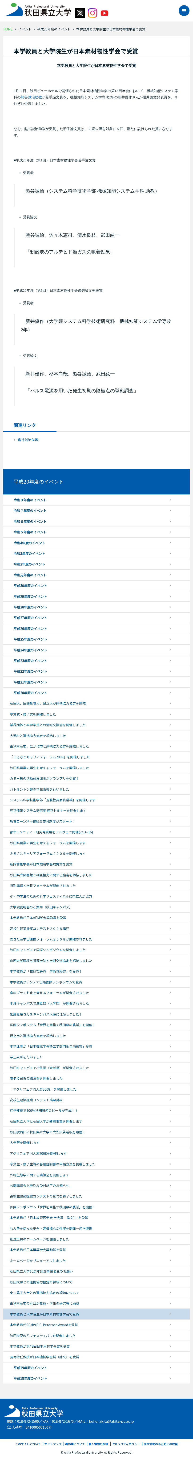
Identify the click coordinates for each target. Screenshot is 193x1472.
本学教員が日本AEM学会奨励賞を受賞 (38, 917)
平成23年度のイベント (30, 660)
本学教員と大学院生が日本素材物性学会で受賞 (44, 1314)
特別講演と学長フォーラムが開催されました (43, 885)
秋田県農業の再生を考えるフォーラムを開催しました (49, 767)
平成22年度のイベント (30, 671)
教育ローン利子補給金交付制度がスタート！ (43, 821)
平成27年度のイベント (30, 617)
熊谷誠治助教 (31, 97)
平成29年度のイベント (30, 596)
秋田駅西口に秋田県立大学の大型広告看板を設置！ (48, 1132)
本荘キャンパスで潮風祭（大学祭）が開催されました (49, 1003)
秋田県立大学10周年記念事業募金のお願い (41, 1271)
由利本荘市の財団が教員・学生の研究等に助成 (44, 1303)
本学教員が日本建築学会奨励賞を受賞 (38, 1249)
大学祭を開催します (25, 1142)
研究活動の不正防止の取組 (161, 1444)
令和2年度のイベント (29, 564)
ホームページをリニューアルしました (38, 1260)
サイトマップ (52, 1444)
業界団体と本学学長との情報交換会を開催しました (48, 724)
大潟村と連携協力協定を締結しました (38, 735)
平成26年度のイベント (30, 628)
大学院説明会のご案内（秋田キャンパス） (41, 907)
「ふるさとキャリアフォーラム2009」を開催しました (50, 757)
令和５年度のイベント (30, 532)
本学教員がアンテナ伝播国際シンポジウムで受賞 (46, 982)
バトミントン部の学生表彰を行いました (39, 789)
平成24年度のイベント (30, 650)
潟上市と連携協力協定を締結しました (38, 1035)
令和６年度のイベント (30, 521)
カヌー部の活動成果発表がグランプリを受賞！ (44, 778)
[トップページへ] (34, 1410)
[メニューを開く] (182, 10)
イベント (25, 29)
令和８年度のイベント (30, 500)
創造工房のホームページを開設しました (39, 1239)
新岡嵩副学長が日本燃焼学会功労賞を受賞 (41, 864)
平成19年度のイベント (30, 1367)
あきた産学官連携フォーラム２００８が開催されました (51, 939)
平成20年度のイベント (54, 29)
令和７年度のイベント (30, 510)
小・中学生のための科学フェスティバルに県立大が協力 (51, 896)
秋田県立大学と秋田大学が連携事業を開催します (46, 1121)
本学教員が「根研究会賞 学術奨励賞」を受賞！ (46, 971)
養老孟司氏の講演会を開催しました (36, 1078)
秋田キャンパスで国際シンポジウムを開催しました (48, 949)
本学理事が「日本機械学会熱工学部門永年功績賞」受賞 (51, 1046)
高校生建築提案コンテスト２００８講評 (39, 928)
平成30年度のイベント (30, 585)
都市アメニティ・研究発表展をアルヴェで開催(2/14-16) (51, 832)
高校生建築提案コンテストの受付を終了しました (46, 1196)
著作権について (75, 1444)
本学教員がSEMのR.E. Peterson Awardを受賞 (44, 1324)
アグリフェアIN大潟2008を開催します (38, 1153)
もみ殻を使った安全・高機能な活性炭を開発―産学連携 (51, 1228)
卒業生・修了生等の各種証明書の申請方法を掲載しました (53, 1164)
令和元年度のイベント (30, 575)
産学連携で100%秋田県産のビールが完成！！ (44, 1110)
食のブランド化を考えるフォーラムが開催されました (49, 992)
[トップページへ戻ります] (38, 8)
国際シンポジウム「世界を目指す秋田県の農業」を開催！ (53, 1024)
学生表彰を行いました (26, 1056)
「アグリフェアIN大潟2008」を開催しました (43, 1089)
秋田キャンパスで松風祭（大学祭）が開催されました (49, 1067)
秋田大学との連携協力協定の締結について (41, 1282)
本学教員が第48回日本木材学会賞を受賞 (40, 1346)
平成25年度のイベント (30, 639)
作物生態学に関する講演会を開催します (39, 1175)
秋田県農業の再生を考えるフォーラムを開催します (48, 842)
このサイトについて (28, 1444)
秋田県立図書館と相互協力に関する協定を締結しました (51, 875)
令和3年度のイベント (29, 553)
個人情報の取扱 (98, 1444)
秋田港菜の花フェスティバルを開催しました (43, 1335)
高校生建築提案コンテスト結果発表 (36, 1099)
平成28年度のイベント (30, 607)
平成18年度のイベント (30, 1378)
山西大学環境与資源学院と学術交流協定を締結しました (51, 960)
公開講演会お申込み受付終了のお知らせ (39, 1185)
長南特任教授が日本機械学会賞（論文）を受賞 (44, 1356)
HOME (8, 29)
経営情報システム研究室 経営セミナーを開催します (48, 810)
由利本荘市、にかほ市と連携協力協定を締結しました (49, 746)
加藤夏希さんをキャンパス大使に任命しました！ (46, 1014)
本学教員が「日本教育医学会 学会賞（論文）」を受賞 (49, 1217)
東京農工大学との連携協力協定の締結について (44, 1292)
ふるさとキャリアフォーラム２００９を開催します (48, 853)
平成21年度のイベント (30, 682)
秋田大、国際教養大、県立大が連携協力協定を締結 (48, 703)
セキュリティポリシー (126, 1444)
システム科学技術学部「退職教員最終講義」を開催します (53, 799)
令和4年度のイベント (29, 542)
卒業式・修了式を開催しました (33, 714)
